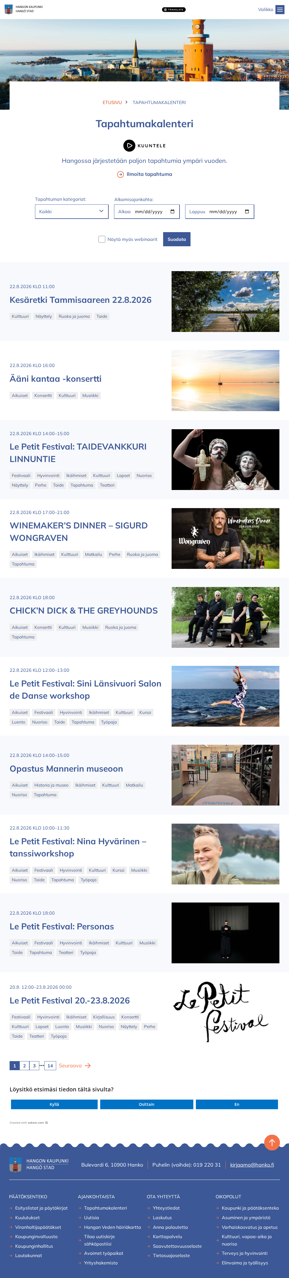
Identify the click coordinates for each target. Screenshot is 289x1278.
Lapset (123, 475)
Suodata (177, 239)
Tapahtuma (82, 485)
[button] (54, 1104)
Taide (102, 316)
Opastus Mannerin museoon (66, 768)
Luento (18, 722)
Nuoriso (144, 475)
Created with (27, 1122)
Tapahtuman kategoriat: (60, 199)
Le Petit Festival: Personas (62, 926)
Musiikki (90, 395)
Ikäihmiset (76, 475)
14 (50, 1065)
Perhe (40, 485)
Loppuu (197, 211)
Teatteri (107, 485)
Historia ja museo (51, 785)
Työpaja (109, 722)
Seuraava (70, 1065)
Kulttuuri (20, 316)
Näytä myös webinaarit (132, 239)
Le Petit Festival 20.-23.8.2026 (70, 1000)
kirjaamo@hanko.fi (252, 1165)
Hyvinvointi (48, 475)
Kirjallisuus (104, 1017)
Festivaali (21, 475)
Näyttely (44, 316)
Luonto (62, 1026)
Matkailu (93, 554)
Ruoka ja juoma (74, 316)
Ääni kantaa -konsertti (56, 378)
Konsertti (43, 395)
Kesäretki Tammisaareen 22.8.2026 (81, 299)
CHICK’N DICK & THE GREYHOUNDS (84, 610)
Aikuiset (20, 395)
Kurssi (145, 712)
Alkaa (124, 211)
